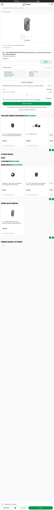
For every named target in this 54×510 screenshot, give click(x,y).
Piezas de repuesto (6, 11)
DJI (3, 245)
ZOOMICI (29, 82)
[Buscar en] (51, 8)
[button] (34, 37)
